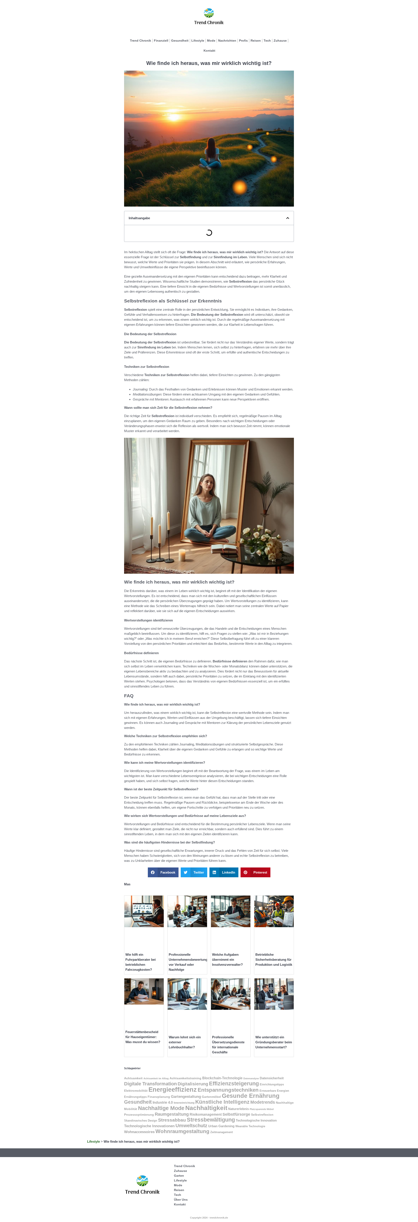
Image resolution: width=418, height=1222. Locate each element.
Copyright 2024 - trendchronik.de (209, 1217)
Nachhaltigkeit (206, 1108)
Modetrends (262, 1102)
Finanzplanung (159, 1096)
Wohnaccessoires (139, 1132)
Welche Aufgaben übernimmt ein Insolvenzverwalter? (227, 959)
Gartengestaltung (186, 1097)
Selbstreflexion (262, 1114)
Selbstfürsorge (236, 1114)
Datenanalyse (251, 1078)
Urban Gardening (221, 1126)
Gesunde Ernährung (251, 1095)
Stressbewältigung (211, 1120)
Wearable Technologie (250, 1126)
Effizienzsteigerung (234, 1083)
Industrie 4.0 (163, 1102)
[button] (287, 218)
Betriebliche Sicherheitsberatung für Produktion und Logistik (273, 959)
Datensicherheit (272, 1078)
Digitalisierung (193, 1083)
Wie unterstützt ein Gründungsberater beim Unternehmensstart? (273, 1042)
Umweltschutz (191, 1125)
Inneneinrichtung (184, 1102)
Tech (267, 40)
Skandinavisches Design (140, 1120)
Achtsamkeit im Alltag (156, 1078)
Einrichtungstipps (272, 1084)
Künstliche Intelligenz (222, 1102)
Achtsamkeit (133, 1078)
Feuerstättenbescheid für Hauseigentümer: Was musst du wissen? (142, 1037)
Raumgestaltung (172, 1114)
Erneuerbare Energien (274, 1090)
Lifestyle (197, 40)
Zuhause (280, 40)
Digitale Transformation (150, 1083)
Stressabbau (172, 1119)
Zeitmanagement (221, 1132)
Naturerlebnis (238, 1109)
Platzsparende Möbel (262, 1109)
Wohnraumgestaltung (182, 1131)
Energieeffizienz (172, 1089)
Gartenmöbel (211, 1096)
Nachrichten (227, 40)
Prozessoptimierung (139, 1114)
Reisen (256, 40)
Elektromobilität (136, 1090)
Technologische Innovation (256, 1120)
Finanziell (161, 40)
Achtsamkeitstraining (185, 1078)
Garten (179, 1175)
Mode (211, 40)
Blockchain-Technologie (222, 1078)
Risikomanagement (206, 1114)
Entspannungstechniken (228, 1090)
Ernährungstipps (135, 1096)
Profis (243, 40)
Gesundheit (180, 40)
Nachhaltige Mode (161, 1108)
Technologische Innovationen (149, 1126)
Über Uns (181, 1199)
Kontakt (209, 50)
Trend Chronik (140, 40)
